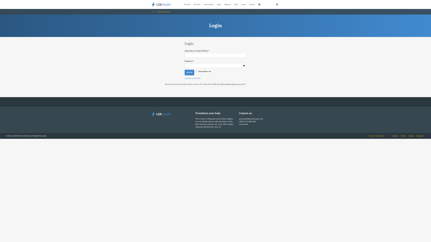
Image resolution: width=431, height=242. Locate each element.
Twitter (403, 136)
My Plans (197, 4)
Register (227, 4)
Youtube (411, 136)
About (243, 4)
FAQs (236, 4)
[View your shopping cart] (260, 4)
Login (219, 4)
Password (193, 61)
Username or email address (201, 51)
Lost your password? (193, 78)
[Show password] (244, 65)
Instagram (420, 136)
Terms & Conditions (376, 136)
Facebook (394, 136)
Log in (189, 72)
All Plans (187, 4)
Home (154, 12)
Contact (252, 4)
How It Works (209, 4)
